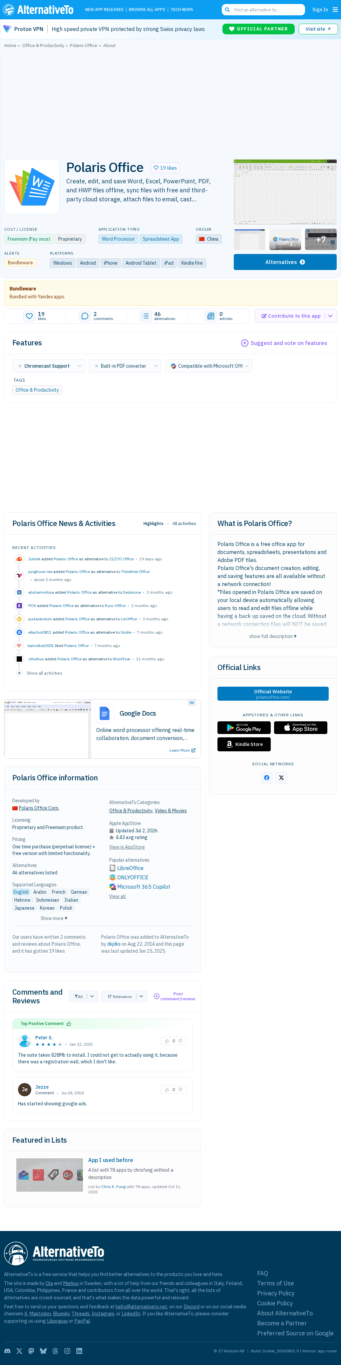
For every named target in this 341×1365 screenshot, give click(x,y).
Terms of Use (275, 1283)
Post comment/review (178, 996)
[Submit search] (227, 9)
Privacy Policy (275, 1293)
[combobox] (263, 9)
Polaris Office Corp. (39, 808)
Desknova (132, 592)
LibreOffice (130, 868)
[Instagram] (67, 1351)
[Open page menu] (335, 9)
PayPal (82, 1321)
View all (117, 896)
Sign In (320, 9)
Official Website (273, 694)
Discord (191, 1306)
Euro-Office (115, 605)
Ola (49, 1283)
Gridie (126, 632)
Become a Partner (282, 1323)
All (80, 996)
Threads (81, 1313)
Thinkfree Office (135, 571)
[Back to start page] (40, 10)
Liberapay (57, 1321)
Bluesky (61, 1313)
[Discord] (7, 1351)
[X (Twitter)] (19, 1351)
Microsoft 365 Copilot (143, 886)
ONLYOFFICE (133, 877)
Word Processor (118, 239)
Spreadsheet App (161, 239)
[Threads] (55, 1351)
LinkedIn (131, 1313)
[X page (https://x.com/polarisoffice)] (281, 778)
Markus (71, 1283)
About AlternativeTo (285, 1313)
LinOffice (129, 618)
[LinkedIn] (79, 1351)
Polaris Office (66, 558)
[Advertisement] (170, 101)
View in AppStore (127, 847)
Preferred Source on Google (295, 1333)
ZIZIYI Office (121, 558)
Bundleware (23, 289)
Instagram (103, 1313)
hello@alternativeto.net (141, 1306)
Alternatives (281, 262)
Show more (54, 918)
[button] (165, 167)
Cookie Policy (275, 1303)
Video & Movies (171, 811)
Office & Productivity (37, 390)
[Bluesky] (43, 1351)
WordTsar (122, 658)
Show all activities (44, 673)
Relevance (122, 996)
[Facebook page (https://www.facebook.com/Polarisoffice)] (267, 778)
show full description (273, 636)
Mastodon (40, 1313)
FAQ (262, 1273)
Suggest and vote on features (289, 343)
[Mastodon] (31, 1351)
